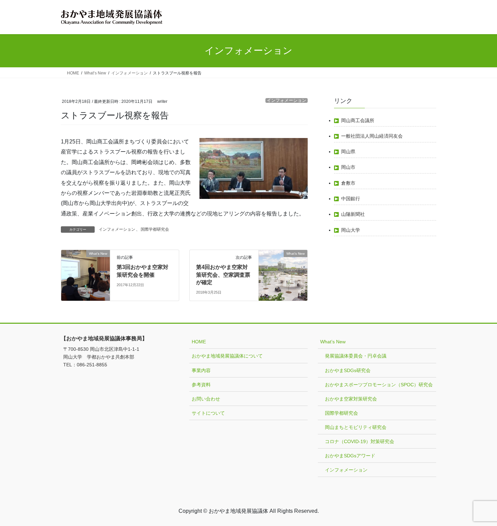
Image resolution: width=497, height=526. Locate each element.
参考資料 (201, 384)
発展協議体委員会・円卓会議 (355, 356)
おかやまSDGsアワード (350, 455)
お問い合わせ (206, 399)
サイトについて (208, 413)
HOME (199, 341)
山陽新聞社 (353, 214)
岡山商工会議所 (357, 120)
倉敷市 (348, 183)
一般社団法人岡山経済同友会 (372, 136)
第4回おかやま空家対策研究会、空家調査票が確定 (223, 274)
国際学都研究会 (155, 229)
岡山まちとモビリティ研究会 (355, 427)
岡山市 (348, 167)
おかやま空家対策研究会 (351, 399)
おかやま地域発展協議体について (227, 356)
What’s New (333, 341)
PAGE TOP (479, 504)
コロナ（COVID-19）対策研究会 (359, 441)
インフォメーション (286, 100)
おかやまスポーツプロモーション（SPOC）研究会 (379, 384)
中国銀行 (350, 198)
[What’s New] (85, 275)
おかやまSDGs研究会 (348, 370)
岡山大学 (350, 230)
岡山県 (348, 151)
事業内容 (201, 370)
